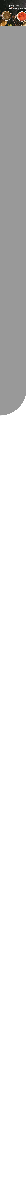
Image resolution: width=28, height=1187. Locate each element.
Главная (8, 8)
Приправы (18, 8)
